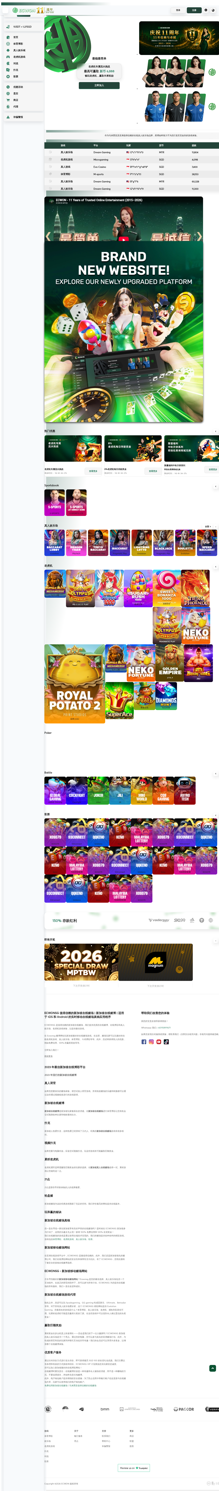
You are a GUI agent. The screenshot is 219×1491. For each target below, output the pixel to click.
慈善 (132, 1446)
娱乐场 (47, 1441)
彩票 (90, 1239)
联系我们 (106, 1436)
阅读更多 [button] (48, 1056)
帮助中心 (106, 1441)
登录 (178, 10)
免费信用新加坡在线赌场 (56, 1386)
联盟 (132, 1441)
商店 (132, 1436)
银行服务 (78, 1436)
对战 (46, 1456)
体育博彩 (57, 1239)
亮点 (76, 1441)
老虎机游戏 (68, 1239)
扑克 (46, 1451)
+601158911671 (164, 1028)
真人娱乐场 (81, 1239)
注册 (194, 10)
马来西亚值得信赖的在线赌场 (82, 1386)
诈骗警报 (106, 1446)
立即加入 (99, 85)
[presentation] (215, 486)
